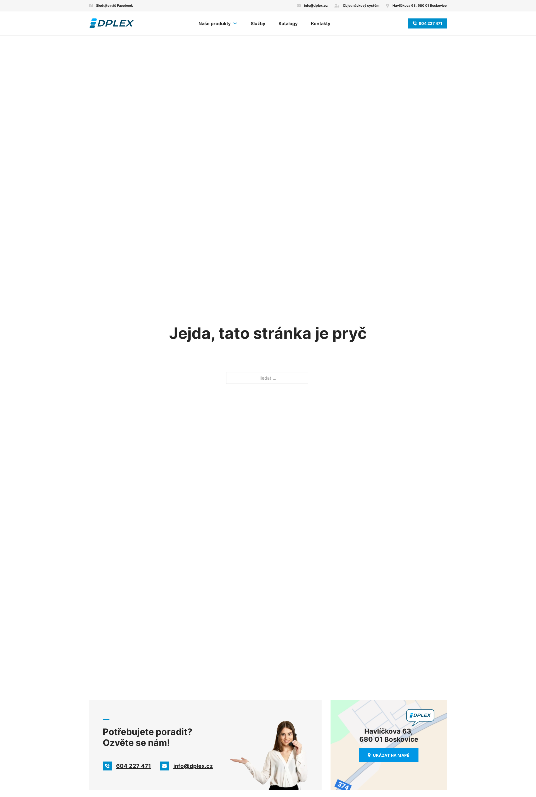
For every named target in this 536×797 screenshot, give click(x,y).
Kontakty (320, 23)
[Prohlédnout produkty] (235, 23)
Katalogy (288, 23)
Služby (258, 23)
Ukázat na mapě (391, 755)
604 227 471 (430, 23)
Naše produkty (214, 23)
